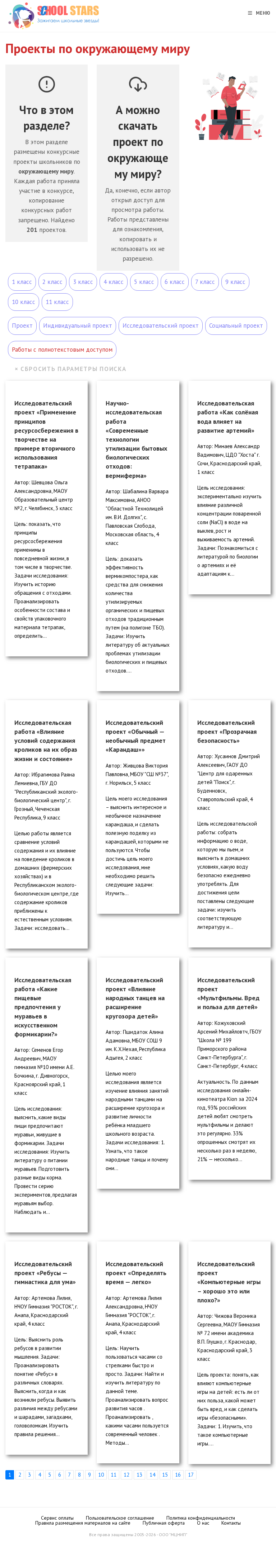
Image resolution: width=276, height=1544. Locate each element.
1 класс (22, 282)
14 (152, 1474)
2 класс (52, 282)
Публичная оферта (164, 1523)
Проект (22, 325)
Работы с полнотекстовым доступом (62, 349)
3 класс (83, 282)
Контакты (231, 1523)
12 (126, 1474)
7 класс (205, 282)
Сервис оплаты (57, 1518)
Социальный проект (236, 325)
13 (139, 1474)
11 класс (57, 302)
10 (101, 1474)
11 (113, 1474)
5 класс (144, 282)
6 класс (175, 282)
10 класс (23, 302)
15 (165, 1474)
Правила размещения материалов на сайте (82, 1523)
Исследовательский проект (161, 325)
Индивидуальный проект (77, 325)
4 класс (114, 282)
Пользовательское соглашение (120, 1518)
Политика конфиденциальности (200, 1518)
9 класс (235, 282)
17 (191, 1474)
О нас (203, 1523)
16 (178, 1474)
